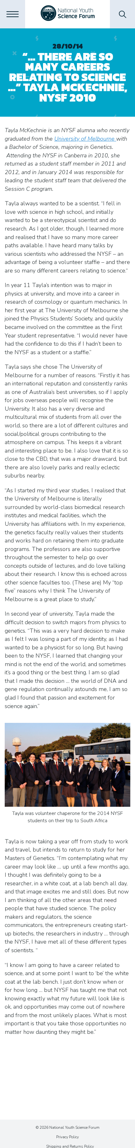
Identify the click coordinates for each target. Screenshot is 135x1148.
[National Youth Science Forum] (67, 14)
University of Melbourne (85, 139)
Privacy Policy (67, 1136)
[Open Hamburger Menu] (12, 14)
